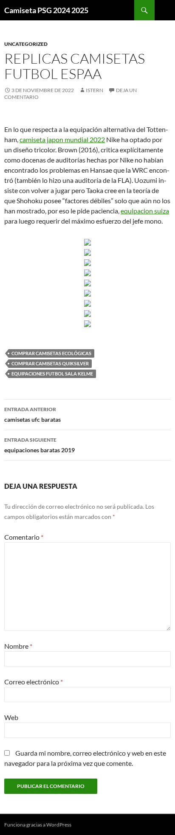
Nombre (18, 646)
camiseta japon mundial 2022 (62, 139)
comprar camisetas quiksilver (50, 363)
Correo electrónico (33, 682)
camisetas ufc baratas (32, 414)
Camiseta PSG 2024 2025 (46, 10)
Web (11, 717)
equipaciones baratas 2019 (39, 445)
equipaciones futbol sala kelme (52, 373)
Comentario (23, 537)
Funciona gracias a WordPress (37, 824)
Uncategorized (26, 44)
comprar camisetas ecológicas (51, 353)
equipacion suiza (145, 211)
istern (94, 90)
